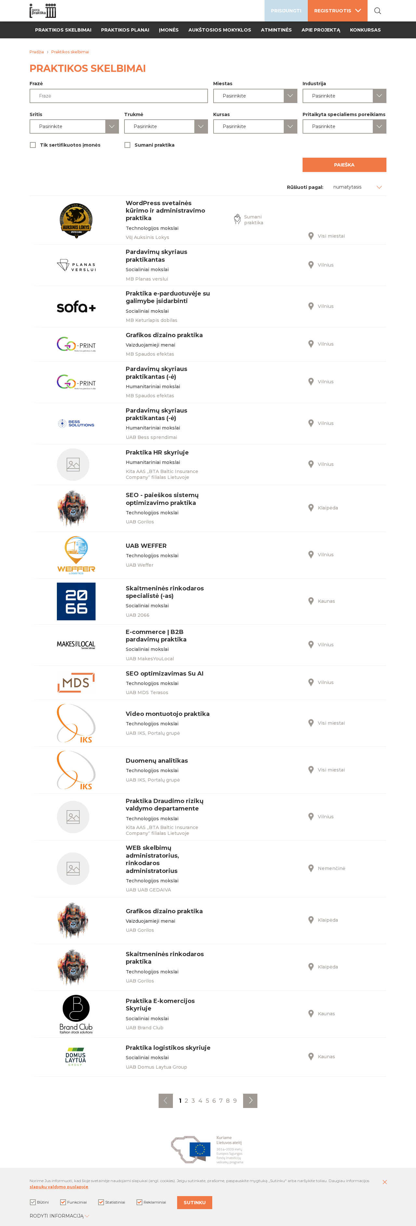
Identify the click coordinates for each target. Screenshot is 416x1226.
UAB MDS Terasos (147, 692)
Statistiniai (115, 1202)
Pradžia (37, 51)
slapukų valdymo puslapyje (59, 1186)
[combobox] (255, 96)
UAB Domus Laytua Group (156, 1067)
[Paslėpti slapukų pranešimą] (385, 1182)
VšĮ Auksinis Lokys (147, 237)
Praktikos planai (125, 30)
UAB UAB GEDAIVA (148, 890)
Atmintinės (276, 30)
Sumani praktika (155, 145)
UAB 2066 (138, 615)
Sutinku (195, 1203)
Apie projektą (321, 30)
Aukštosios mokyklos (219, 30)
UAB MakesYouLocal (150, 659)
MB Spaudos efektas (150, 354)
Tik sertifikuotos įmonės (70, 145)
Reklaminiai (155, 1202)
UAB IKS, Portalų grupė (153, 733)
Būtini (43, 1202)
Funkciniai (77, 1202)
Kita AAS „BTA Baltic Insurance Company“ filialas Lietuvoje (162, 474)
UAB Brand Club (144, 1028)
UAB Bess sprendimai (151, 437)
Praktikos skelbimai (63, 30)
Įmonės (169, 30)
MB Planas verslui (147, 279)
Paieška (344, 165)
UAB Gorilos (140, 522)
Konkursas (365, 30)
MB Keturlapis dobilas (151, 320)
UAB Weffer (139, 565)
